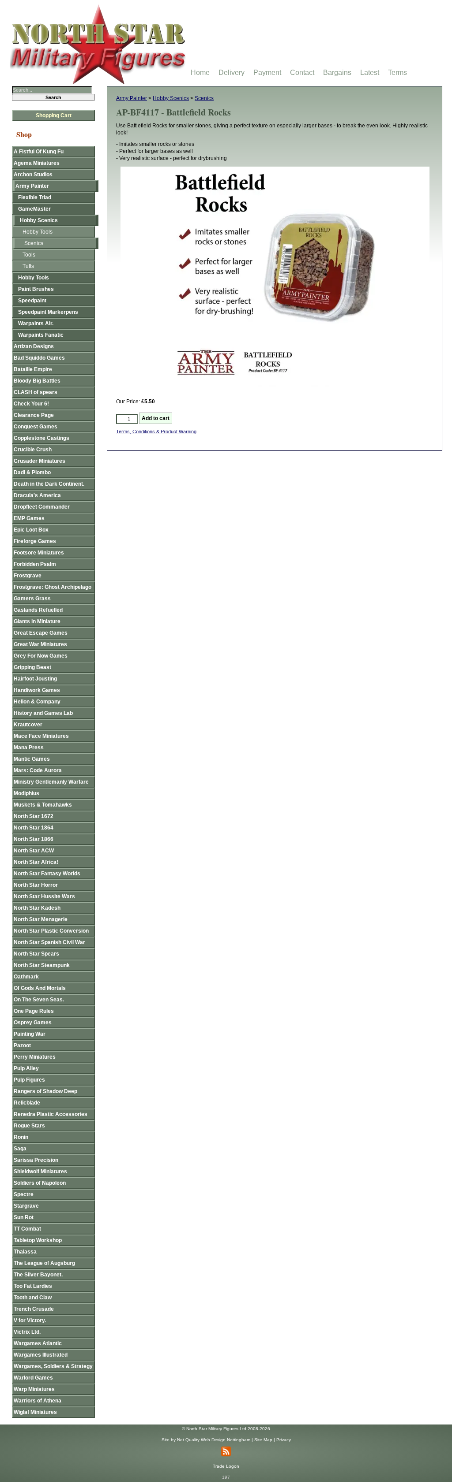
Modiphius (26, 793)
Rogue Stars (29, 1126)
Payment (267, 72)
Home (200, 72)
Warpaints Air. (35, 323)
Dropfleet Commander (42, 507)
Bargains (337, 72)
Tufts (28, 266)
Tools (29, 255)
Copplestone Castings (41, 438)
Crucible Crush (33, 449)
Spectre (24, 1194)
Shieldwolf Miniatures (40, 1171)
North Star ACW (34, 851)
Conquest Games (35, 427)
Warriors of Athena (37, 1401)
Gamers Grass (32, 598)
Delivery (231, 72)
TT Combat (27, 1229)
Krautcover (28, 725)
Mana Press (29, 747)
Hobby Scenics (171, 98)
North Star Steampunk (42, 965)
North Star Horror (36, 885)
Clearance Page (34, 415)
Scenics (204, 98)
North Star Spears (36, 954)
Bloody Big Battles (37, 381)
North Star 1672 (33, 816)
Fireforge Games (35, 541)
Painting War (29, 1034)
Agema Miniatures (37, 163)
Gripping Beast (32, 667)
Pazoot (22, 1045)
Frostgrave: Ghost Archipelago (52, 587)
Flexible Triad (34, 197)
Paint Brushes (36, 289)
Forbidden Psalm (35, 564)
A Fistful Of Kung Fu (39, 152)
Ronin (21, 1137)
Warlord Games (33, 1378)
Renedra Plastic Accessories (50, 1114)
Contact (302, 72)
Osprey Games (33, 1022)
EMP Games (29, 518)
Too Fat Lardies (33, 1286)
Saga (20, 1149)
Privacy (283, 1439)
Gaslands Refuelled (38, 610)
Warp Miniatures (34, 1389)
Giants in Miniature (37, 621)
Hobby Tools (38, 232)
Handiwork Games (37, 690)
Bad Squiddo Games (39, 358)
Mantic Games (32, 759)
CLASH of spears (35, 392)
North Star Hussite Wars (44, 896)
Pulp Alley (26, 1068)
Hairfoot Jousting (35, 679)
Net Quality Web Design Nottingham (213, 1439)
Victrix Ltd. (27, 1332)
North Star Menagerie (41, 919)
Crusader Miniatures (39, 461)
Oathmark (26, 977)
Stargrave (26, 1206)
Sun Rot (24, 1217)
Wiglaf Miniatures (35, 1412)
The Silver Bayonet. (38, 1275)
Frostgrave (27, 576)
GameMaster (34, 209)
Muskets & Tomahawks (43, 805)
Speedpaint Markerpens (48, 312)
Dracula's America (37, 495)
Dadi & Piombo (32, 472)
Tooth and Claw (33, 1297)
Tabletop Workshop (38, 1240)
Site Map (263, 1439)
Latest (369, 72)
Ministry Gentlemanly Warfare (51, 782)
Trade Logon (226, 1466)
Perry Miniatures (35, 1057)
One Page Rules (34, 1011)
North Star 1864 (33, 828)
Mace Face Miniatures (41, 736)
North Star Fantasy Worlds (47, 873)
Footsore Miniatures (39, 553)
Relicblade (27, 1103)
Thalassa (25, 1252)
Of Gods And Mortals (40, 988)
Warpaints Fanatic (41, 335)
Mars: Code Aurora (38, 770)
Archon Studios (33, 174)
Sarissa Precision (36, 1160)
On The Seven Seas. (39, 1000)
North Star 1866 (33, 839)
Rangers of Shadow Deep (45, 1091)
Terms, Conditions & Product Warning (156, 431)
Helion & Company (37, 702)
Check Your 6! (31, 404)
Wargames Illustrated (41, 1355)
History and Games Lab (43, 713)
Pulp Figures (29, 1080)
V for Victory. (30, 1320)
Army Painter (131, 98)
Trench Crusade (34, 1309)
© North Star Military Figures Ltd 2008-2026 (226, 1428)
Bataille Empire (33, 369)
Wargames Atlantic (38, 1343)
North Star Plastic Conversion (51, 931)
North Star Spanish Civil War (49, 942)
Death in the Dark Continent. (49, 484)
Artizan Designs (34, 346)
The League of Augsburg (44, 1263)
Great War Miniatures (40, 644)
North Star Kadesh (37, 908)
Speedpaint (32, 301)
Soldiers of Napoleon (40, 1183)
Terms (397, 72)
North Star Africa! (36, 862)
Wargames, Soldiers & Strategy (53, 1366)
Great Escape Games (41, 633)
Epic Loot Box (31, 530)
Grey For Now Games (41, 656)
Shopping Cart (54, 115)
